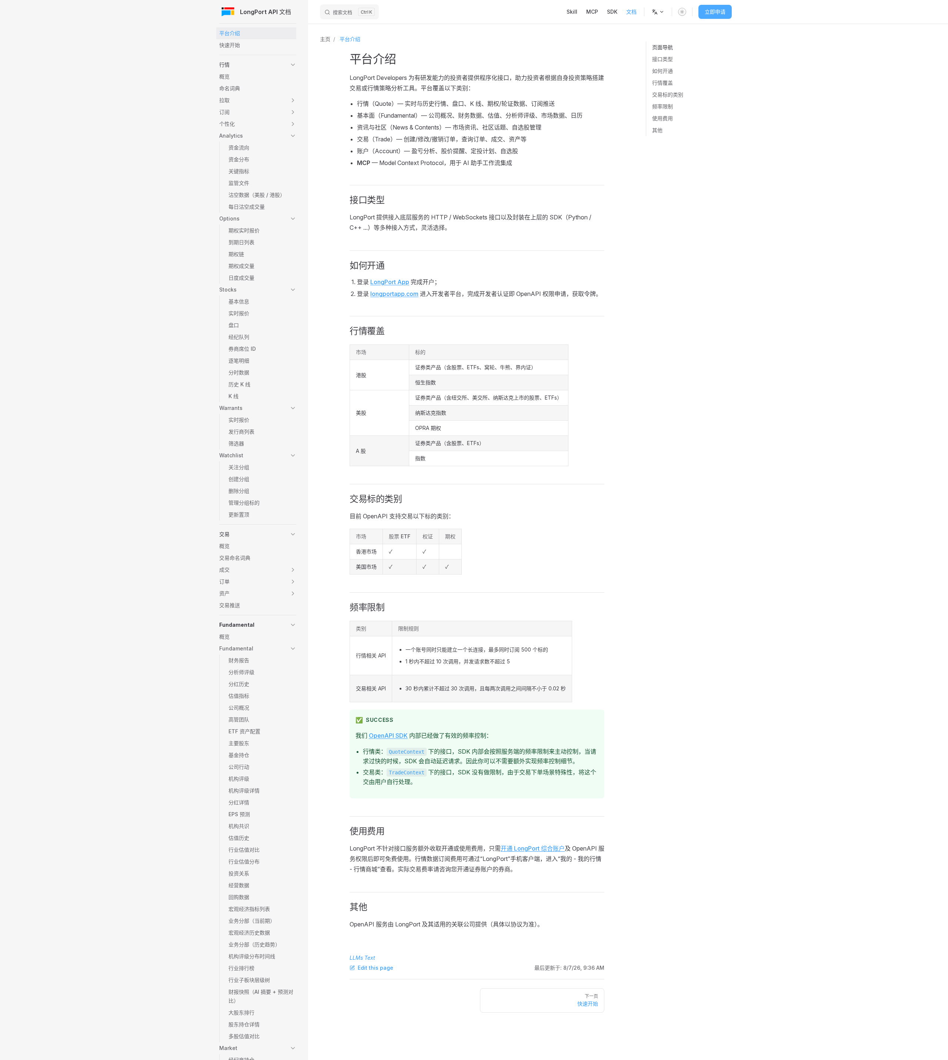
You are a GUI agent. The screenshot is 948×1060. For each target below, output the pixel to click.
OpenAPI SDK (388, 735)
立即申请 (715, 12)
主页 (325, 39)
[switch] (682, 12)
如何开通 (662, 71)
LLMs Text (362, 958)
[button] (257, 65)
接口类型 (662, 59)
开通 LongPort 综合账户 (533, 848)
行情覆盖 (662, 83)
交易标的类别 (667, 94)
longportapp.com (394, 293)
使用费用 (662, 118)
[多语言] (658, 12)
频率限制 (662, 106)
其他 (657, 130)
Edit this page (375, 968)
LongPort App (389, 282)
